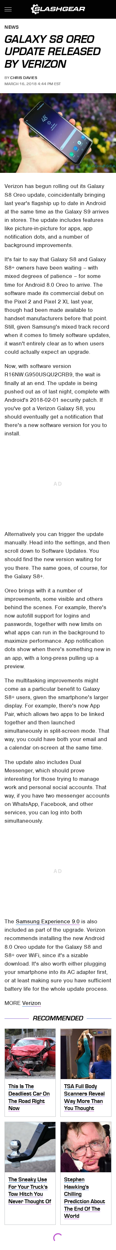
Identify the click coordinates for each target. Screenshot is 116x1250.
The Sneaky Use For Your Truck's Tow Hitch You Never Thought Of (29, 1190)
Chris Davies (23, 77)
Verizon (31, 1003)
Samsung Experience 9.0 (48, 921)
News (12, 27)
